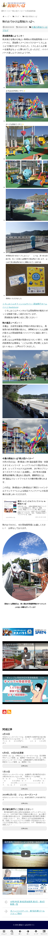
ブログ (5, 30)
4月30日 (6, 734)
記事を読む (24, 747)
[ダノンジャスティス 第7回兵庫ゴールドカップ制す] (28, 932)
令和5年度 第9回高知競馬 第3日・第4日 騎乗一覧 (27, 903)
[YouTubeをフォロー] (4, 712)
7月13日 (6, 772)
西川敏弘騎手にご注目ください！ (18, 809)
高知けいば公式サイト (27, 925)
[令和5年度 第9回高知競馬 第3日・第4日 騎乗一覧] (20, 932)
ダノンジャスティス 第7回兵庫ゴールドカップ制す (27, 912)
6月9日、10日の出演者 (13, 753)
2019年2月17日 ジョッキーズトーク (19, 795)
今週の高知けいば (39, 27)
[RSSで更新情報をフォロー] (9, 712)
